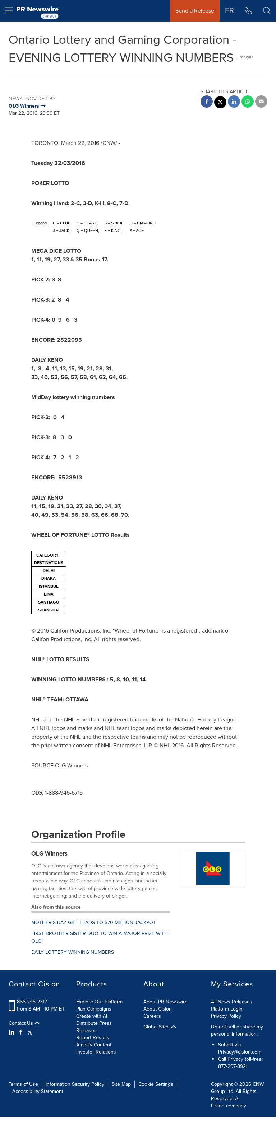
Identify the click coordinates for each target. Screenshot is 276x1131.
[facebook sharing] (207, 102)
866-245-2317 (32, 1001)
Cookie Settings (155, 1084)
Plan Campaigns (93, 1009)
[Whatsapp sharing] (248, 102)
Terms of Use (23, 1084)
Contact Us (21, 1023)
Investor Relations (96, 1052)
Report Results (92, 1037)
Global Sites (157, 1027)
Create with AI (91, 1016)
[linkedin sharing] (234, 102)
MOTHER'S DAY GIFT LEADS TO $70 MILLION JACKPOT (93, 922)
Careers (152, 1016)
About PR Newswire (165, 1001)
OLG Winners (49, 853)
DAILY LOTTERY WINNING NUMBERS (72, 952)
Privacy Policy (226, 1016)
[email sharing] (261, 102)
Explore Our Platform (99, 1001)
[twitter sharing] (220, 103)
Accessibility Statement (37, 1091)
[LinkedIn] (12, 1032)
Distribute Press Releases (94, 1026)
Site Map (121, 1084)
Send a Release (194, 10)
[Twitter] (30, 1032)
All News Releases (231, 1001)
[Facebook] (21, 1032)
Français (245, 57)
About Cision (157, 1009)
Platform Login (227, 1009)
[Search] (267, 11)
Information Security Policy (75, 1084)
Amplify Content (93, 1045)
